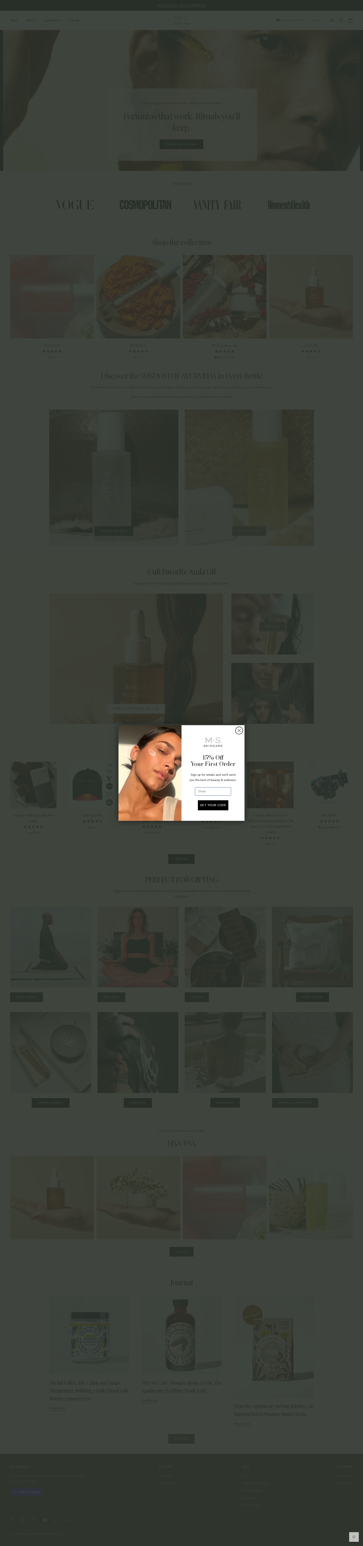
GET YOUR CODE (213, 805)
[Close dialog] (239, 730)
